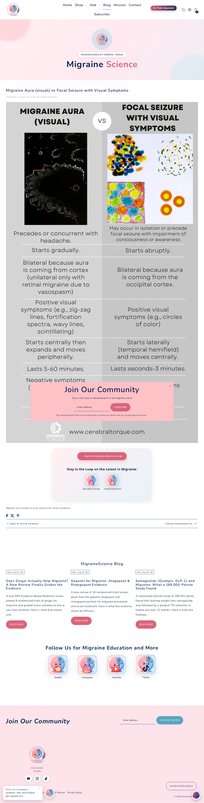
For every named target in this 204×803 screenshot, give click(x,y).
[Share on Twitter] (12, 515)
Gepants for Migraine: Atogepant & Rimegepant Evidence (100, 583)
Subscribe (120, 407)
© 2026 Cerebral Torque (185, 796)
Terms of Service (56, 792)
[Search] (183, 10)
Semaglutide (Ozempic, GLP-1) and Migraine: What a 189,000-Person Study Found (165, 585)
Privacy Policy (74, 792)
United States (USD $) (181, 786)
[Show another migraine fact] (49, 793)
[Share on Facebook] (7, 515)
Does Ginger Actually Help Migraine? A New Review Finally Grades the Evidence (37, 585)
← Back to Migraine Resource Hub (102, 456)
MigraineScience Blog (102, 563)
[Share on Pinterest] (18, 515)
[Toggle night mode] (196, 795)
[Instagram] (37, 778)
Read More (16, 624)
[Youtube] (28, 778)
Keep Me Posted (170, 720)
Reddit (37, 771)
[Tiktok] (46, 778)
